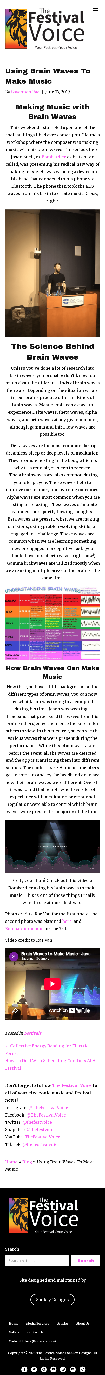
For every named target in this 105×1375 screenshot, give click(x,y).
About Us (83, 1323)
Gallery (14, 1332)
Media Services (37, 1323)
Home (11, 1161)
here (66, 921)
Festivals (32, 1033)
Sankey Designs (52, 1299)
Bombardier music (24, 928)
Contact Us (35, 1332)
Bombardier (54, 156)
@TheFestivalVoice (48, 1107)
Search (12, 1249)
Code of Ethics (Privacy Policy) (32, 1341)
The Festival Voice (72, 1085)
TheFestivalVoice (42, 1136)
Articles (63, 1323)
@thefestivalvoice (41, 1144)
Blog (27, 1161)
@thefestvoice (37, 1122)
